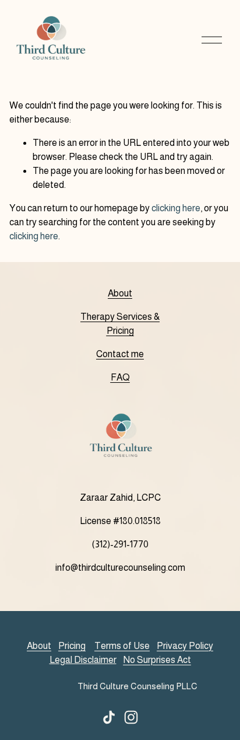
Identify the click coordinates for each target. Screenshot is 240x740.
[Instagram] (131, 717)
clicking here (175, 208)
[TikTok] (109, 717)
